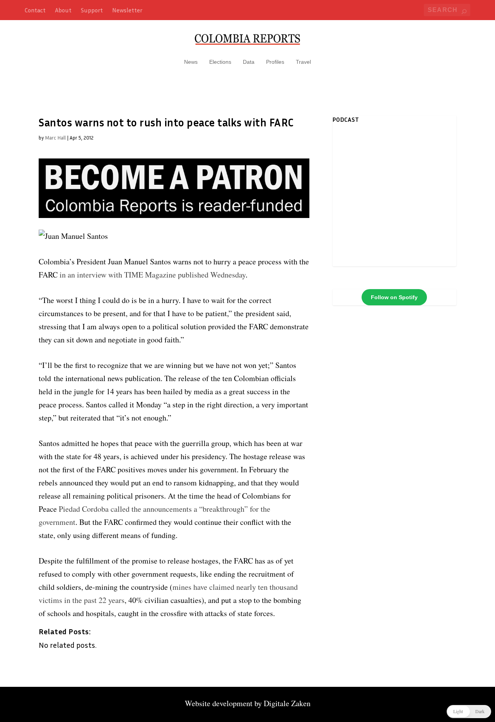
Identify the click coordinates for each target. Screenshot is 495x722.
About (63, 10)
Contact (35, 10)
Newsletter (127, 10)
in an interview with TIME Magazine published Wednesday (153, 274)
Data (248, 62)
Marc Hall (55, 138)
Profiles (275, 62)
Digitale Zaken (287, 703)
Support (92, 10)
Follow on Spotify (394, 297)
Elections (220, 62)
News (191, 62)
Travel (303, 62)
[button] (469, 711)
